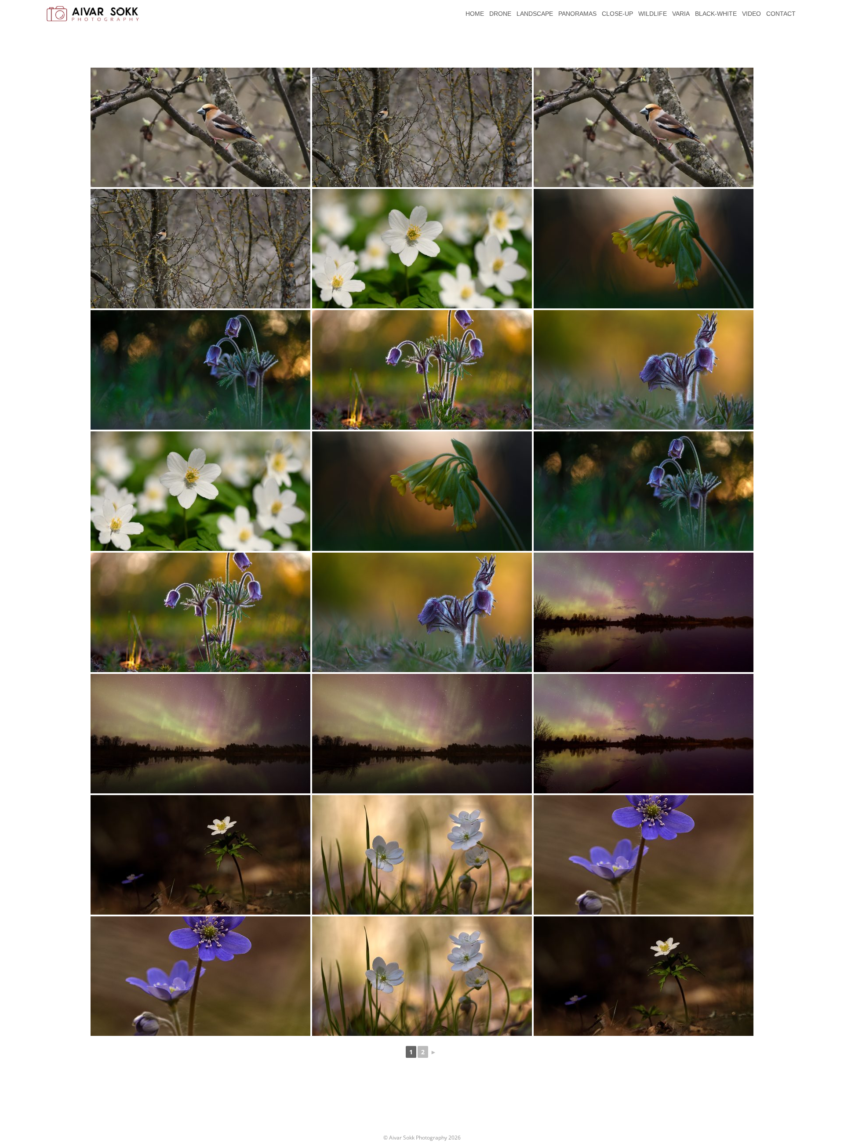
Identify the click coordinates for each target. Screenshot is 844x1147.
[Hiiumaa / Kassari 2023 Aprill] (422, 248)
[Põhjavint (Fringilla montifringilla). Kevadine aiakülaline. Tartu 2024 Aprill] (422, 127)
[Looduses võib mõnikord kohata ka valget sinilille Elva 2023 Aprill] (422, 855)
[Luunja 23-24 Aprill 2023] (643, 612)
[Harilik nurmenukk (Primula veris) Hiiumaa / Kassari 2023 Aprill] (643, 248)
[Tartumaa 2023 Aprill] (643, 855)
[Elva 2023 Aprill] (200, 855)
